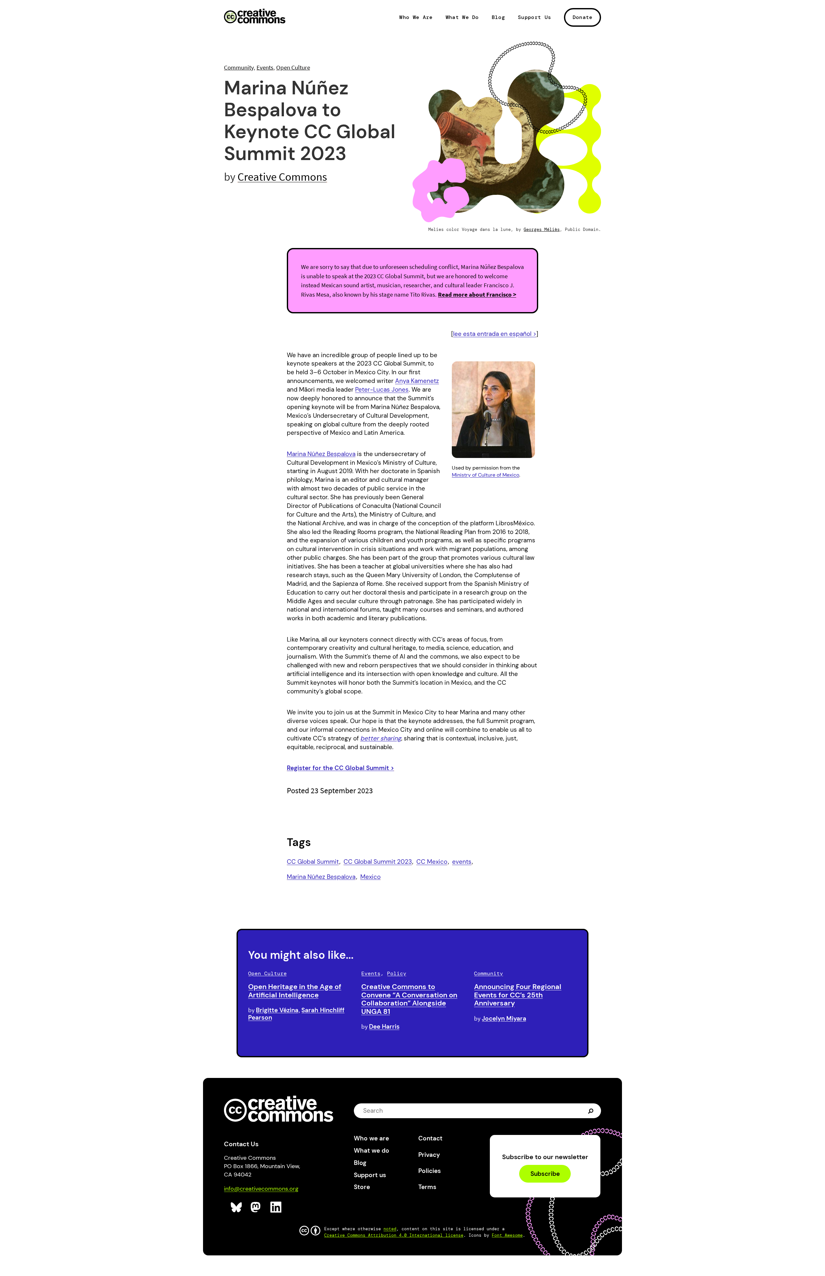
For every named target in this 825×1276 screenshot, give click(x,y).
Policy (396, 973)
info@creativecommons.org (261, 1188)
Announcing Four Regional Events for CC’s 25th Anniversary (517, 995)
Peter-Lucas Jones (382, 390)
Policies (429, 1171)
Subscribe (545, 1174)
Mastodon (256, 1207)
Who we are (371, 1138)
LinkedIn (276, 1207)
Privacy (429, 1155)
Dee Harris (384, 1027)
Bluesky (236, 1207)
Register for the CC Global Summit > (340, 768)
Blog (498, 17)
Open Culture (293, 67)
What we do (371, 1151)
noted (389, 1229)
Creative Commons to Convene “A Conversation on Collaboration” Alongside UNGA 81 (409, 999)
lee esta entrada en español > (494, 334)
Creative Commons (255, 17)
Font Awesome (507, 1235)
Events (265, 67)
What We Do (462, 17)
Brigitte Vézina (277, 1010)
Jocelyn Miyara (504, 1018)
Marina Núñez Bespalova (321, 454)
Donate (583, 17)
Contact (430, 1138)
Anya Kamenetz (417, 381)
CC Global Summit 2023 (378, 862)
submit (591, 1111)
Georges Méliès (542, 229)
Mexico (370, 877)
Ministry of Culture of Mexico (485, 474)
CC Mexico (431, 862)
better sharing (380, 738)
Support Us (534, 17)
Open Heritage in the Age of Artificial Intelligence (294, 991)
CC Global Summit (313, 862)
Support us (370, 1175)
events (461, 862)
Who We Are (415, 17)
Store (362, 1187)
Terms (427, 1187)
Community (239, 67)
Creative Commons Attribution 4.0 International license (393, 1235)
